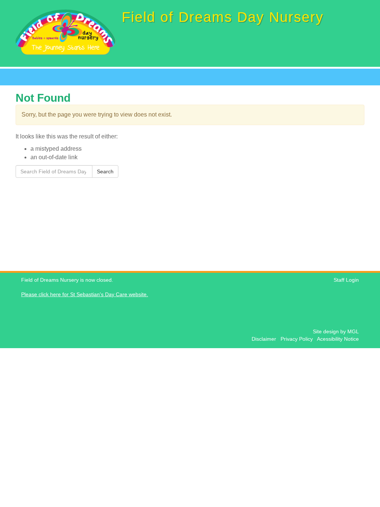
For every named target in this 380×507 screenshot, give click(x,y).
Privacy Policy (298, 339)
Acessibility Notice (338, 339)
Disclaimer (265, 339)
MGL (353, 331)
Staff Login (346, 280)
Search (105, 171)
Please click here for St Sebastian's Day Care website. (84, 294)
